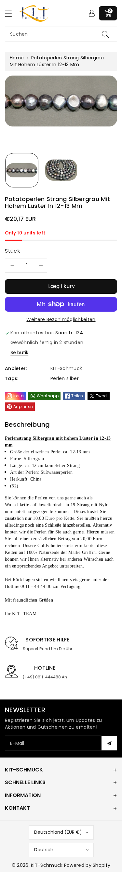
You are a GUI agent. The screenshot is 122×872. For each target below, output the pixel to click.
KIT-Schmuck (46, 865)
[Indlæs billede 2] (61, 170)
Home (17, 57)
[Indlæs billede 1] (22, 170)
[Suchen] (105, 34)
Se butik (19, 352)
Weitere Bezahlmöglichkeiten (60, 319)
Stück (12, 251)
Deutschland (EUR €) (58, 832)
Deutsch (43, 849)
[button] (11, 13)
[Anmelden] (92, 13)
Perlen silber (64, 378)
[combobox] (61, 34)
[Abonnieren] (109, 743)
